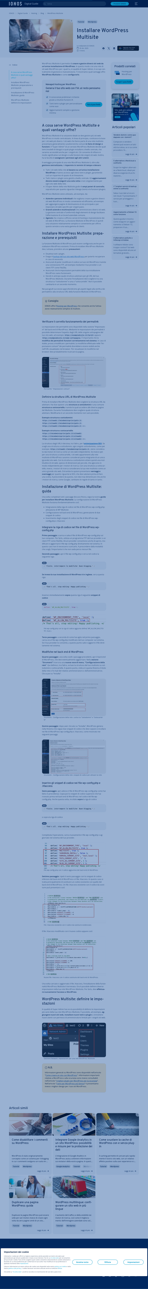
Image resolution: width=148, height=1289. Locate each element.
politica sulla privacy (14, 1268)
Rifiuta (60, 1268)
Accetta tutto (55, 1258)
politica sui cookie (60, 1266)
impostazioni (24, 1263)
